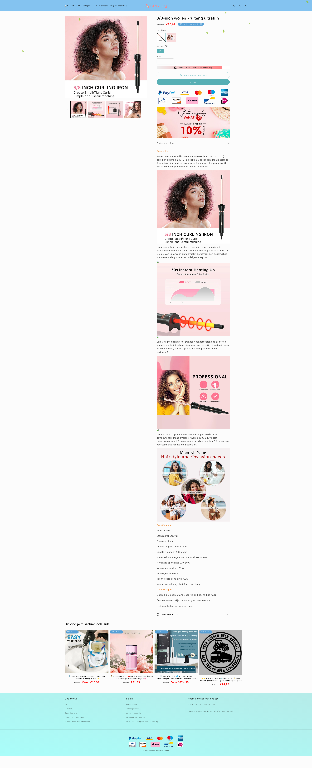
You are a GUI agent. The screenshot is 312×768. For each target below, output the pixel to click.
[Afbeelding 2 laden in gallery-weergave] (96, 109)
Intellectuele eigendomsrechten (77, 721)
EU (160, 51)
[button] (88, 5)
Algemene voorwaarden (136, 717)
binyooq (152, 751)
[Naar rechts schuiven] (144, 109)
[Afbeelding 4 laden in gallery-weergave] (132, 109)
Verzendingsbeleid (133, 712)
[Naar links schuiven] (67, 109)
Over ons (68, 708)
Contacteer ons (71, 712)
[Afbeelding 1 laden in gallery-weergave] (79, 109)
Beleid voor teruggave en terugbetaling (142, 721)
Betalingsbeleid (132, 708)
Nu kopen (193, 82)
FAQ (66, 704)
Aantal (159, 56)
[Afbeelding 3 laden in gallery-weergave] (114, 109)
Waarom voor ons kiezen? (75, 717)
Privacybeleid (131, 704)
